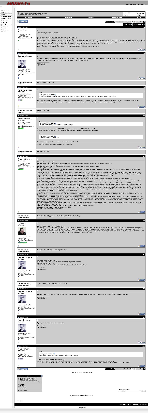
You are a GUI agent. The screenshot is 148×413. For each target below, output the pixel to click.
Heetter (39, 151)
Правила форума (22, 390)
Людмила (22, 30)
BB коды (20, 384)
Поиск (139, 17)
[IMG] (19, 386)
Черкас (39, 110)
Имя (125, 13)
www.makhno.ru (134, 404)
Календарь (91, 17)
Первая (118, 21)
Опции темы (127, 24)
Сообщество (67, 17)
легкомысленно (25, 90)
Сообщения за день (116, 17)
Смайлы (20, 385)
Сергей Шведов (25, 56)
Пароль (125, 15)
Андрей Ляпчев (41, 82)
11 (134, 21)
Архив (141, 404)
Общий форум (37, 13)
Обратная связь (124, 404)
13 (138, 21)
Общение (44, 13)
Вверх (145, 404)
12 (136, 21)
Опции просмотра (138, 24)
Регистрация (28, 17)
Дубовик (51, 216)
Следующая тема (86, 372)
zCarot (83, 407)
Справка (47, 17)
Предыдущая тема (76, 372)
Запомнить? (142, 13)
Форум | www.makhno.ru (26, 13)
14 (140, 21)
